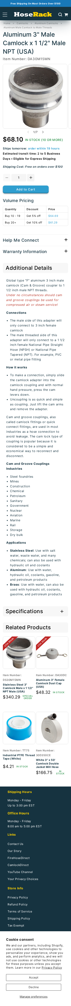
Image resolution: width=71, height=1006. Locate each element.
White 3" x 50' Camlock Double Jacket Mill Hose (47, 763)
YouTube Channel (20, 872)
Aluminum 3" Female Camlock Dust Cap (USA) (50, 683)
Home (7, 23)
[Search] (60, 15)
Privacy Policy (52, 967)
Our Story (14, 851)
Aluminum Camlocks (46, 23)
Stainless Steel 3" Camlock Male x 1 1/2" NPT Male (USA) (18, 688)
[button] (5, 14)
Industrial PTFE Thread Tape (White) (19, 757)
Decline (34, 987)
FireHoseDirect (19, 858)
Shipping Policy (19, 918)
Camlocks (22, 23)
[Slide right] (43, 132)
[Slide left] (28, 132)
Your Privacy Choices (23, 879)
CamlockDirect (18, 865)
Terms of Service (20, 911)
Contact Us (15, 844)
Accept (33, 977)
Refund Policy (18, 904)
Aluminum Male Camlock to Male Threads (28, 27)
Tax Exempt (16, 925)
